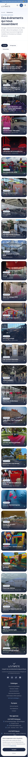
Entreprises (13, 45)
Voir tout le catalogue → (14, 698)
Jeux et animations (14, 691)
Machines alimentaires (14, 693)
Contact (14, 711)
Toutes (4, 45)
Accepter (14, 749)
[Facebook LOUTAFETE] (7, 677)
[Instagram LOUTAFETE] (12, 677)
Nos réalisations (14, 708)
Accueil (3, 12)
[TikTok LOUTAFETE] (16, 677)
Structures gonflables (14, 686)
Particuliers (6, 49)
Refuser (14, 753)
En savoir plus (12, 745)
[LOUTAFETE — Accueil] (5, 5)
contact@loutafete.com (15, 725)
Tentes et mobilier (14, 688)
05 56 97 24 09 (15, 723)
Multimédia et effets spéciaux (14, 695)
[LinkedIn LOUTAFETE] (20, 677)
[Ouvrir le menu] (25, 5)
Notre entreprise (14, 706)
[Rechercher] (17, 5)
